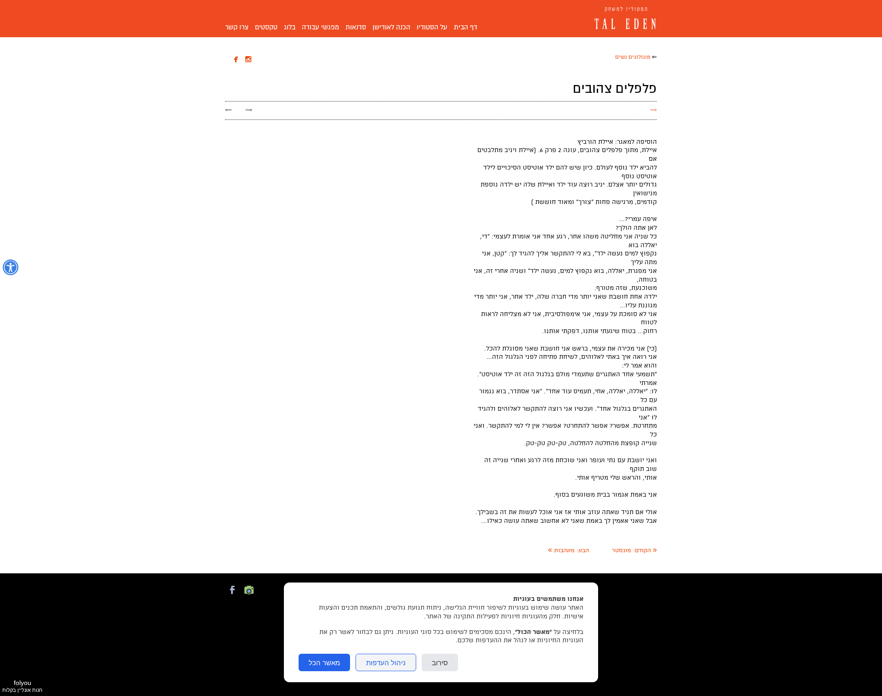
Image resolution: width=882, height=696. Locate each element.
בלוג (289, 27)
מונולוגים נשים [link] (632, 57)
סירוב (440, 662)
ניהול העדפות (386, 662)
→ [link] (248, 110)
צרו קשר (237, 27)
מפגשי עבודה (320, 27)
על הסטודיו (432, 27)
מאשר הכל (324, 662)
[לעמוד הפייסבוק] (232, 595)
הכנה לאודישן (391, 27)
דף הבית (465, 27)
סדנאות (355, 27)
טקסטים (266, 27)
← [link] (228, 110)
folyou (22, 686)
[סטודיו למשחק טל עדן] (622, 19)
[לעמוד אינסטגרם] (249, 595)
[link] (634, 551)
